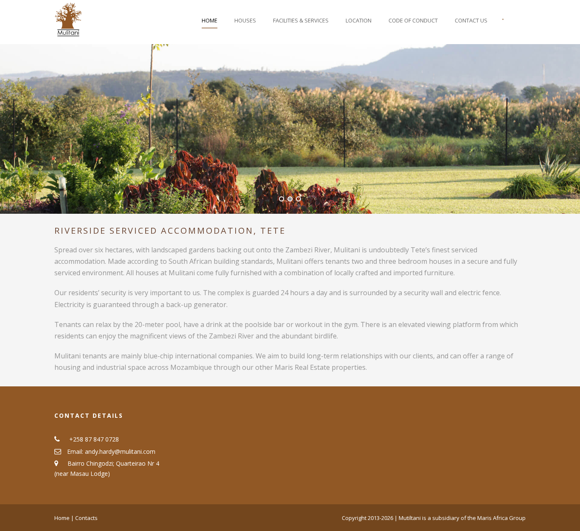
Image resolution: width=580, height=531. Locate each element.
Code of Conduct (413, 20)
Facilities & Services (301, 20)
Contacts (86, 518)
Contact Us (471, 20)
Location (359, 20)
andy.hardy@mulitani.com (120, 451)
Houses (245, 20)
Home (209, 20)
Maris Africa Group (501, 518)
